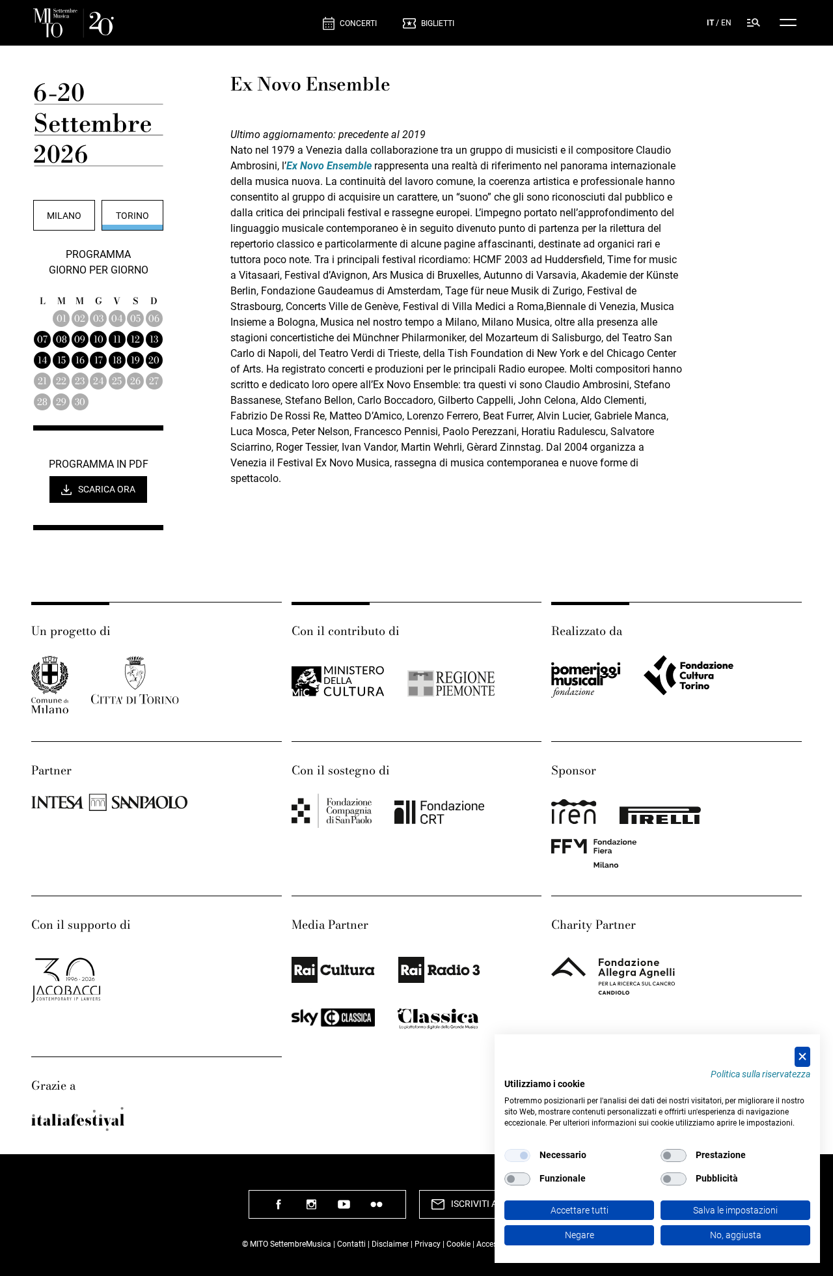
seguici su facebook (278, 1209)
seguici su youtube (343, 1209)
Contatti (351, 1244)
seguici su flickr (376, 1209)
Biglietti (437, 23)
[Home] (172, 23)
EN (726, 22)
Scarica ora (106, 489)
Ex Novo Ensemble (329, 166)
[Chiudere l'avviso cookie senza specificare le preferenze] (802, 1057)
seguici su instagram (311, 1209)
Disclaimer (390, 1244)
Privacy (428, 1244)
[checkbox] (517, 1155)
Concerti (358, 23)
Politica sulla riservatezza (760, 1074)
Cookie (458, 1244)
